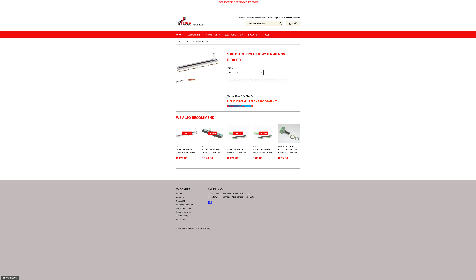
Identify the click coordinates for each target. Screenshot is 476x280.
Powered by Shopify (203, 229)
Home (178, 41)
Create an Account (292, 18)
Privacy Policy (182, 219)
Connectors (212, 34)
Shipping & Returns (184, 205)
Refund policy (182, 216)
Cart (295, 23)
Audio (179, 34)
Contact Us (181, 201)
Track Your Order (183, 208)
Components (194, 34)
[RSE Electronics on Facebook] (210, 203)
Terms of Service (183, 212)
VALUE (230, 68)
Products (252, 34)
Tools (266, 34)
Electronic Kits (233, 34)
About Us (180, 197)
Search (179, 194)
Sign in (278, 18)
